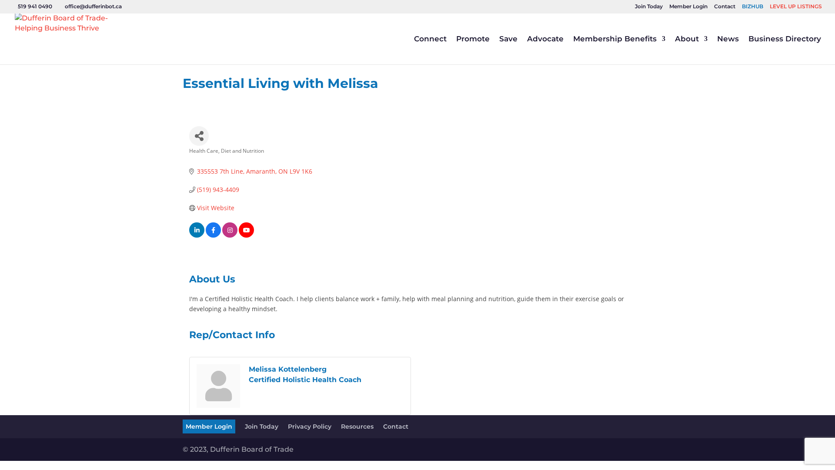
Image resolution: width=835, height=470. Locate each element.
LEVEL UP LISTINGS (796, 7)
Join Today (649, 7)
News (728, 39)
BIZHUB (752, 7)
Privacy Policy (309, 426)
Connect (430, 39)
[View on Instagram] (229, 235)
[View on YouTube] (246, 235)
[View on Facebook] (213, 235)
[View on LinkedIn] (196, 235)
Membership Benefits (615, 39)
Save (508, 39)
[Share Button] (199, 136)
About (687, 39)
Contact (724, 7)
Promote (473, 39)
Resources (357, 426)
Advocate (545, 39)
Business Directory (784, 39)
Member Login (688, 7)
